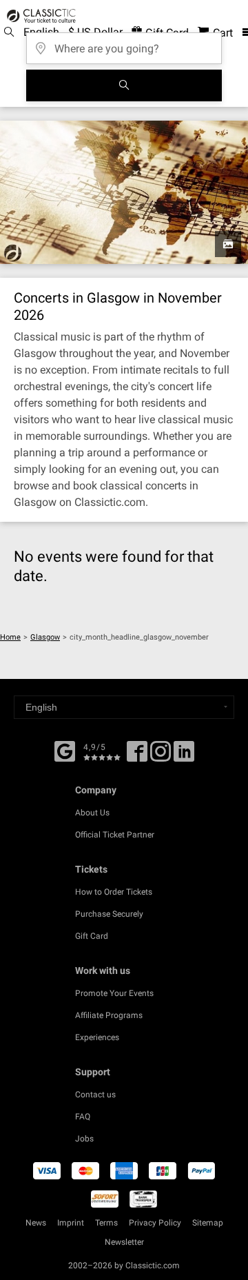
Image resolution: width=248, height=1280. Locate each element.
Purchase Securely (109, 914)
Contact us (95, 1094)
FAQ (82, 1116)
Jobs (84, 1139)
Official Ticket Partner (114, 835)
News (35, 1223)
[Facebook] (64, 750)
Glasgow (45, 637)
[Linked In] (184, 756)
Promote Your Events (114, 993)
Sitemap (207, 1223)
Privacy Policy (155, 1223)
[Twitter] (160, 756)
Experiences (97, 1037)
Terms (106, 1223)
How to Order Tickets (113, 892)
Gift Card (91, 936)
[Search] (124, 85)
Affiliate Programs (109, 1015)
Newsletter (124, 1242)
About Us (92, 812)
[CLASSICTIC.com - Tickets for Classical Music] (39, 16)
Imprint (70, 1223)
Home (10, 637)
